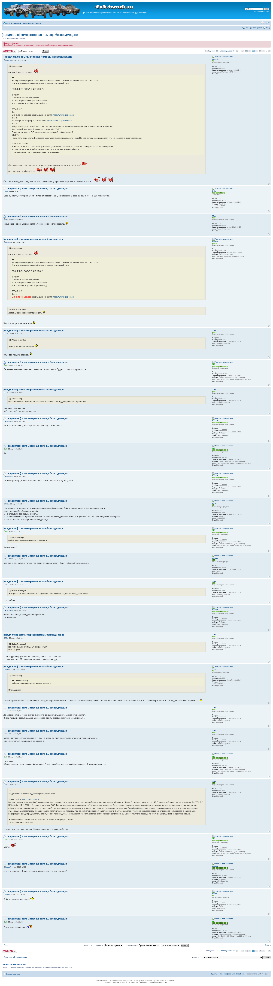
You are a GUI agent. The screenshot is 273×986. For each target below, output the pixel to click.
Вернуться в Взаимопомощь (15, 957)
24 (260, 51)
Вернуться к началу (269, 184)
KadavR (8, 421)
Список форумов (13, 23)
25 (263, 51)
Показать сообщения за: (94, 945)
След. (267, 945)
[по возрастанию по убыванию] (175, 945)
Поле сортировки (131, 945)
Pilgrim (7, 242)
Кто (24, 23)
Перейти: (196, 957)
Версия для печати (262, 22)
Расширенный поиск (261, 11)
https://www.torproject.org (63, 115)
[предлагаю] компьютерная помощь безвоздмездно (40, 34)
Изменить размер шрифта (267, 22)
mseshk (8, 60)
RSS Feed (240, 974)
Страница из (227, 51)
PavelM (8, 559)
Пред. (6, 945)
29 (269, 51)
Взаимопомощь (34, 23)
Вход (268, 28)
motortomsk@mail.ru (30, 799)
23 (257, 51)
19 (243, 51)
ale (6, 365)
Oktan (7, 504)
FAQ (247, 28)
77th (7, 219)
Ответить (5, 50)
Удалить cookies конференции (223, 974)
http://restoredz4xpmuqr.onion (59, 121)
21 (250, 51)
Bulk (6, 192)
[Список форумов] (42, 17)
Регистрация (257, 28)
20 (246, 51)
